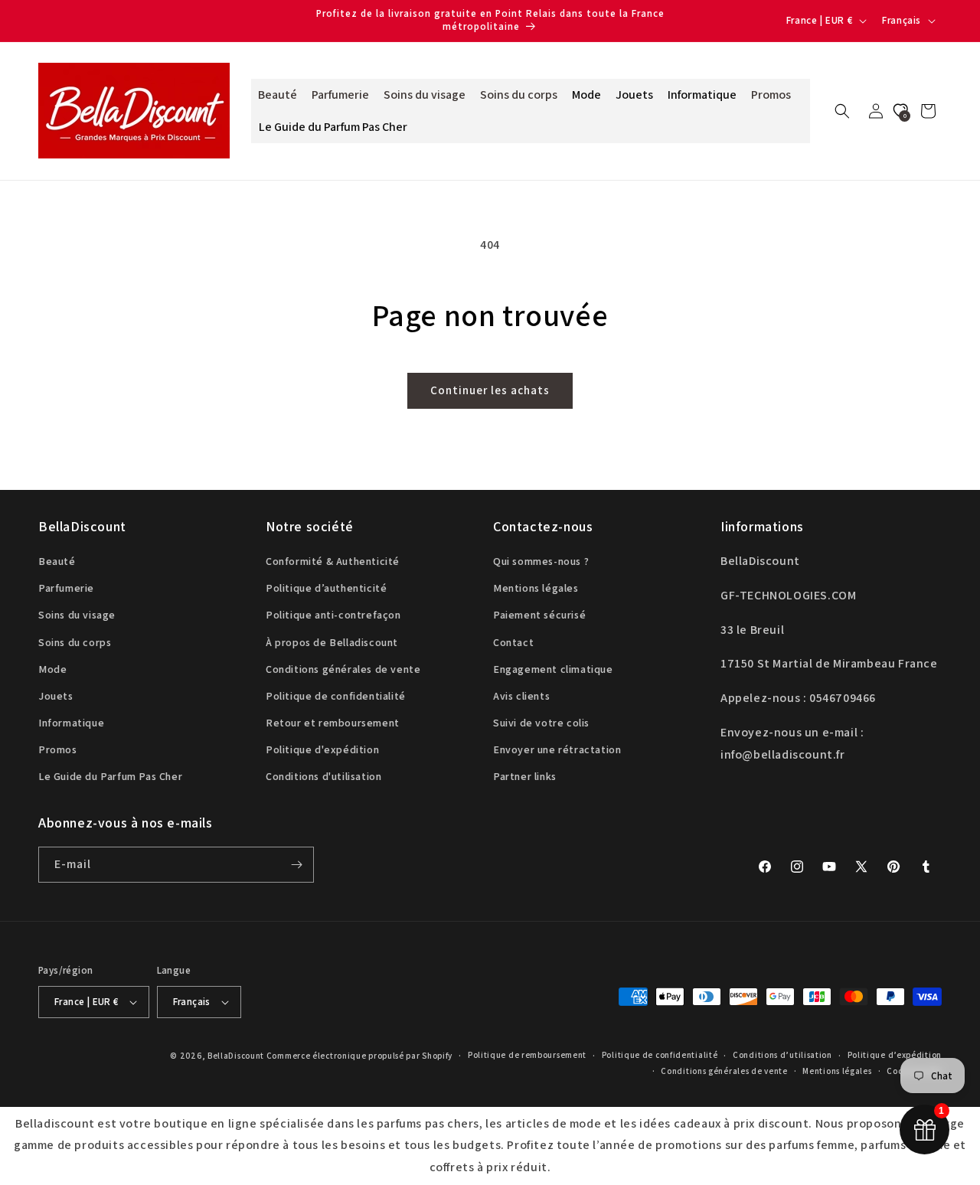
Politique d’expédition (895, 1055)
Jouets (56, 696)
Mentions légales (536, 588)
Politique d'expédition (322, 750)
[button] (842, 111)
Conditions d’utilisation (782, 1055)
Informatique (71, 723)
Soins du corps (74, 642)
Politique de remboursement (527, 1055)
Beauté (57, 561)
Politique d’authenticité (326, 588)
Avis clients (521, 696)
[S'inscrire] (296, 865)
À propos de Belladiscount (332, 642)
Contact (513, 642)
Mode (52, 669)
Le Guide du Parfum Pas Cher (110, 777)
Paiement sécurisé (539, 615)
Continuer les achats (490, 390)
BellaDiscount (235, 1055)
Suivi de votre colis (541, 723)
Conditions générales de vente (343, 669)
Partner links (525, 777)
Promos (57, 750)
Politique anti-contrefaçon (333, 615)
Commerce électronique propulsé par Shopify (359, 1055)
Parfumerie (66, 588)
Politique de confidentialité (336, 696)
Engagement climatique (553, 669)
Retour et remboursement (333, 723)
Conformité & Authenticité (333, 561)
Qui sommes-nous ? (541, 561)
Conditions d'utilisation (323, 777)
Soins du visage (77, 615)
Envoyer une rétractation (557, 750)
